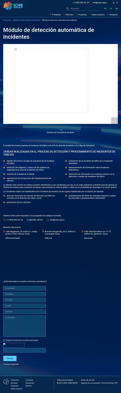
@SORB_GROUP (36, 220)
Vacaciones (30, 383)
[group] (60, 84)
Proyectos (82, 15)
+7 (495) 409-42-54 (81, 3)
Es (117, 8)
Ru (105, 8)
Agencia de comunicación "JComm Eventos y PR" (99, 383)
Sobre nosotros (98, 15)
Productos (56, 15)
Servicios (69, 15)
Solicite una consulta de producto (60, 132)
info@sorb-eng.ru (100, 3)
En (111, 8)
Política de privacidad (65, 380)
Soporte (29, 386)
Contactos (113, 15)
